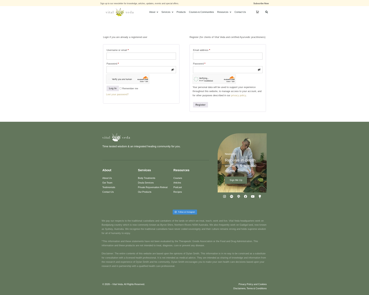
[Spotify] (231, 196)
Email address (201, 50)
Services (165, 12)
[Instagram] (224, 196)
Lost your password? (117, 94)
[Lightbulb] (260, 196)
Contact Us (240, 12)
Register (200, 104)
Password (113, 63)
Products (181, 12)
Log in (112, 88)
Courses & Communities (201, 12)
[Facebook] (245, 196)
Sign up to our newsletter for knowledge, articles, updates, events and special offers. (139, 3)
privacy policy (238, 95)
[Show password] (172, 69)
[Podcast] (238, 196)
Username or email (118, 50)
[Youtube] (253, 196)
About (152, 12)
